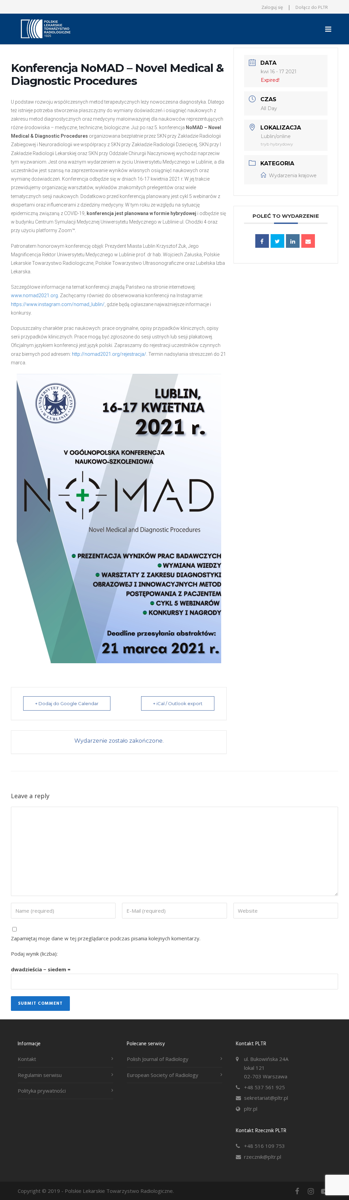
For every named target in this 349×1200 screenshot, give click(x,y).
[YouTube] (324, 1191)
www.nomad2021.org (34, 295)
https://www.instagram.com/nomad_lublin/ (58, 304)
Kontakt (27, 1058)
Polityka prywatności (42, 1090)
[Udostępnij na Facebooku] (262, 241)
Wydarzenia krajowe (293, 175)
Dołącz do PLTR (311, 8)
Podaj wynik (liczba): (34, 953)
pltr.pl (250, 1108)
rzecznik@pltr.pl (262, 1156)
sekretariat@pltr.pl (266, 1097)
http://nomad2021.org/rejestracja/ (109, 354)
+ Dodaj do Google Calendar (66, 703)
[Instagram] (311, 1191)
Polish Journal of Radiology (157, 1058)
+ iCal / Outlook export (177, 703)
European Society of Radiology (162, 1075)
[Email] (308, 241)
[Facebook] (297, 1191)
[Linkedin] (293, 241)
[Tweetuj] (277, 241)
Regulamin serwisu (40, 1075)
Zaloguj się (272, 8)
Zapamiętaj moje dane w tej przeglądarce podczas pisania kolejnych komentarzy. (105, 938)
